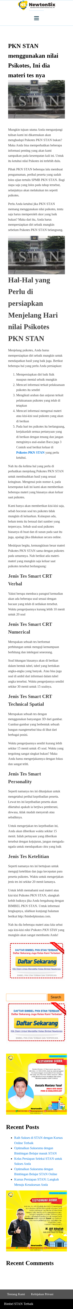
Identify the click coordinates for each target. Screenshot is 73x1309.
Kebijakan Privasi (42, 1294)
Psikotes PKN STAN (30, 452)
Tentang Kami (16, 1294)
